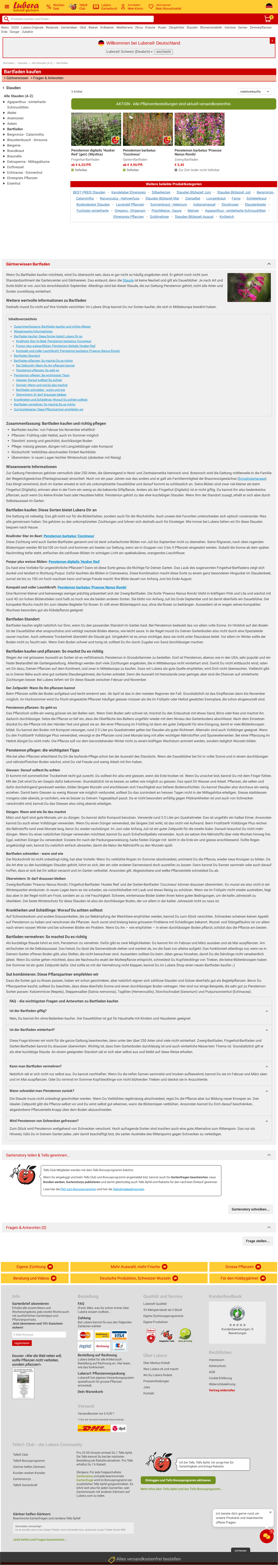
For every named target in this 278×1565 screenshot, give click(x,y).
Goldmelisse (159, 217)
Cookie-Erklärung (220, 1378)
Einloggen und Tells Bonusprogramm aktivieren (178, 1480)
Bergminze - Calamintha (25, 134)
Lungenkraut (216, 198)
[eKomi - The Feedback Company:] (237, 1313)
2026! (15, 27)
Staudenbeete (255, 204)
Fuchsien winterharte (93, 210)
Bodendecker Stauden (93, 204)
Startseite (8, 63)
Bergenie (13, 145)
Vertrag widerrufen (222, 1390)
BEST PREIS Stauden (89, 192)
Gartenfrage (84, 1480)
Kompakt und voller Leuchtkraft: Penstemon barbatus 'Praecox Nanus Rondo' (68, 351)
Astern (12, 124)
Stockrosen (230, 204)
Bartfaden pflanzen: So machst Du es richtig (43, 360)
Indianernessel (204, 204)
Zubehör (27, 31)
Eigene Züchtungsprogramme (163, 1316)
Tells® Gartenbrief (25, 1485)
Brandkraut (15, 151)
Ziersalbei (192, 198)
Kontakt (148, 1393)
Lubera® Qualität (155, 1303)
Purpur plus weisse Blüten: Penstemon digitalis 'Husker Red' (56, 346)
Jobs (146, 1387)
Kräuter (150, 27)
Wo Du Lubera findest (157, 1375)
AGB (212, 1372)
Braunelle (14, 156)
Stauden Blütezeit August (194, 217)
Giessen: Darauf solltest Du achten (39, 380)
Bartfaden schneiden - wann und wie (40, 390)
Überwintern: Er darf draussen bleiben (41, 394)
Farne (236, 198)
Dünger (15, 31)
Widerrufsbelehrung (222, 1384)
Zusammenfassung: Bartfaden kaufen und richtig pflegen (52, 326)
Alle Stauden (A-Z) (42, 63)
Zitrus (139, 27)
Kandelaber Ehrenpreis (128, 192)
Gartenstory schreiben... (251, 1209)
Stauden (192, 27)
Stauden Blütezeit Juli (234, 192)
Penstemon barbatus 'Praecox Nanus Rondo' (92, 587)
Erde (4, 31)
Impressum (216, 1360)
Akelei (11, 113)
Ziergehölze (176, 27)
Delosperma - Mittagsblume (28, 162)
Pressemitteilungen (156, 1381)
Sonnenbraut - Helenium (168, 204)
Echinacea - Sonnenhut (24, 172)
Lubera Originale (32, 27)
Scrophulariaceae (251, 479)
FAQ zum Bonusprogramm (78, 1189)
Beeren (93, 27)
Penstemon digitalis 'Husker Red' (74, 562)
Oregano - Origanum (130, 210)
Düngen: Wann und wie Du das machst (42, 385)
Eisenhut (13, 183)
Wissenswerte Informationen (33, 331)
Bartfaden (62, 63)
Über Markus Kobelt (156, 1363)
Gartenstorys (22, 1479)
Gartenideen (69, 27)
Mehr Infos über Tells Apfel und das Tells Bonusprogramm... (182, 1489)
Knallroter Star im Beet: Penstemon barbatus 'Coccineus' (53, 341)
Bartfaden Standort (27, 355)
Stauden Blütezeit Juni (194, 192)
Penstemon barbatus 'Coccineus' (69, 536)
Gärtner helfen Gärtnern (29, 1466)
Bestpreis (52, 27)
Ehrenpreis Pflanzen (22, 178)
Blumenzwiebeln (211, 27)
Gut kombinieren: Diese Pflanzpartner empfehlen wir (48, 409)
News (5, 27)
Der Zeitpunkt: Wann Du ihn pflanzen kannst (45, 365)
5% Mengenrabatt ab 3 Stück (162, 1310)
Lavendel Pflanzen (130, 204)
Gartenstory (84, 1476)
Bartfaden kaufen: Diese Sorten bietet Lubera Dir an (48, 336)
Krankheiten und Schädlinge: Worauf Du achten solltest (51, 399)
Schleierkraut (256, 198)
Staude (128, 280)
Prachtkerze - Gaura (167, 210)
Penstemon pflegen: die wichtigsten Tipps (42, 375)
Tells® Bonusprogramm (29, 1460)
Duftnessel (15, 167)
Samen (242, 27)
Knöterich (227, 217)
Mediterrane (124, 27)
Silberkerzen (161, 192)
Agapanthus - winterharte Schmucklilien (235, 210)
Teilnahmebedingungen (128, 1189)
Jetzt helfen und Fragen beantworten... (40, 1539)
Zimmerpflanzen (261, 27)
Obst (83, 27)
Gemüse (230, 27)
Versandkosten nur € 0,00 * (96, 1413)
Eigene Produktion (155, 1322)
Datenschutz (217, 1366)
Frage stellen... (258, 1241)
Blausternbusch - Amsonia (27, 140)
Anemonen (15, 118)
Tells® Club (20, 1454)
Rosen (162, 27)
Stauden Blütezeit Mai (162, 198)
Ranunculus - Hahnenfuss (119, 198)
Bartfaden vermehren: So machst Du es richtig (44, 404)
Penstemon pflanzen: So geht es (37, 370)
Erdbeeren (107, 27)
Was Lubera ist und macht (161, 1369)
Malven (193, 210)
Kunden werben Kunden (29, 1473)
